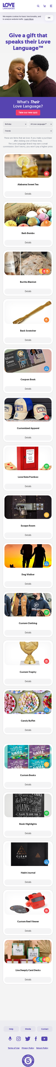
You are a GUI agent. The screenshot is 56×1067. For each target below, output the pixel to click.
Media (28, 1029)
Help (11, 1029)
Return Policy (42, 1048)
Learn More (28, 19)
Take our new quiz (28, 112)
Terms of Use (14, 1048)
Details (28, 194)
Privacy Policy (28, 1048)
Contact (44, 1029)
